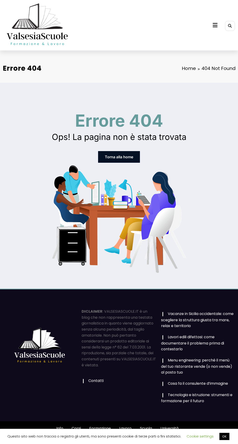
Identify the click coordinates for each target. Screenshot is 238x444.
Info (59, 428)
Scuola (146, 428)
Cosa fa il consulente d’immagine (198, 383)
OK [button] (224, 436)
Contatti (96, 380)
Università (169, 428)
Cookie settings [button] (200, 436)
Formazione (100, 428)
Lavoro (125, 428)
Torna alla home (119, 157)
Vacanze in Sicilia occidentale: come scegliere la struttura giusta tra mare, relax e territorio (197, 319)
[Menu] (215, 25)
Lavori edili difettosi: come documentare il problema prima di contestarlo (192, 343)
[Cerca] (230, 26)
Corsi (76, 428)
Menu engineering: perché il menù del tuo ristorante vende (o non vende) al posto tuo (196, 366)
